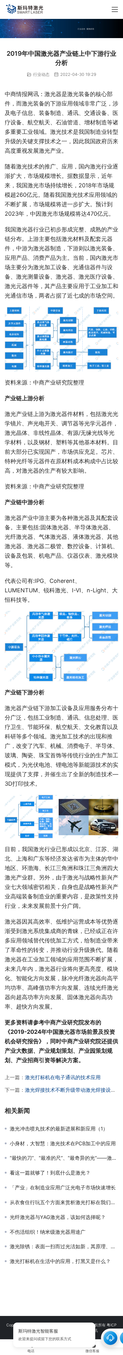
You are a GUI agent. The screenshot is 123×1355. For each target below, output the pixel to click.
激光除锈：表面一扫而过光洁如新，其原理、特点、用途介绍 (64, 1246)
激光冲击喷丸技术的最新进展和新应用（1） (59, 1128)
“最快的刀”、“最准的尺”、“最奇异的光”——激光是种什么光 (64, 1158)
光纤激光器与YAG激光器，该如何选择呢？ (58, 1217)
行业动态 (41, 74)
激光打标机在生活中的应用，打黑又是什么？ (60, 1261)
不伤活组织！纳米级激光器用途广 (47, 1232)
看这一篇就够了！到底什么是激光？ (50, 1173)
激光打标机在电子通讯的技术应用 (63, 1077)
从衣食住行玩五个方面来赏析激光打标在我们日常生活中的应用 (64, 1202)
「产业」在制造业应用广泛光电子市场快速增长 (63, 1187)
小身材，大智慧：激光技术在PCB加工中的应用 (63, 1143)
